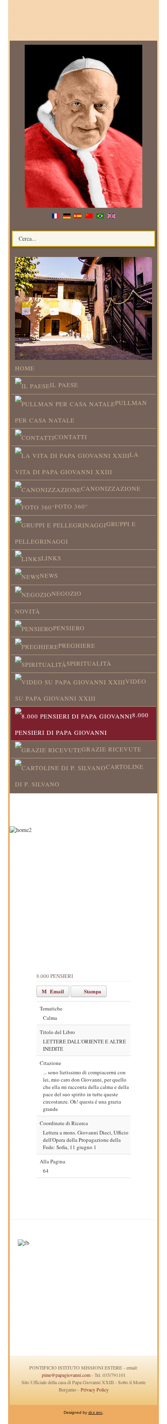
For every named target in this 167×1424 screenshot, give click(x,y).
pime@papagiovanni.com (66, 1375)
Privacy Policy (94, 1389)
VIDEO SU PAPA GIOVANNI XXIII (80, 690)
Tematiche (51, 1008)
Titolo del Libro (57, 1032)
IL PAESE (64, 385)
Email (56, 991)
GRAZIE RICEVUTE (111, 749)
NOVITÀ (27, 611)
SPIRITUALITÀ (88, 663)
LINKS (51, 558)
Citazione (50, 1063)
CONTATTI (70, 437)
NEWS (49, 575)
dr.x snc (95, 1412)
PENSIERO (69, 628)
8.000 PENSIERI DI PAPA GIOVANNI (82, 723)
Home (24, 368)
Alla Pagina (52, 1161)
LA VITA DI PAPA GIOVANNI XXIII (77, 463)
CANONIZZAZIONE (111, 488)
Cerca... (83, 225)
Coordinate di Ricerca (64, 1123)
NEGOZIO (66, 593)
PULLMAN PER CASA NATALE (81, 411)
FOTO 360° (71, 506)
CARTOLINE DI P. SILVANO (79, 775)
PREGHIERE (76, 645)
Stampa (92, 991)
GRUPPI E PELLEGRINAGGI (75, 532)
